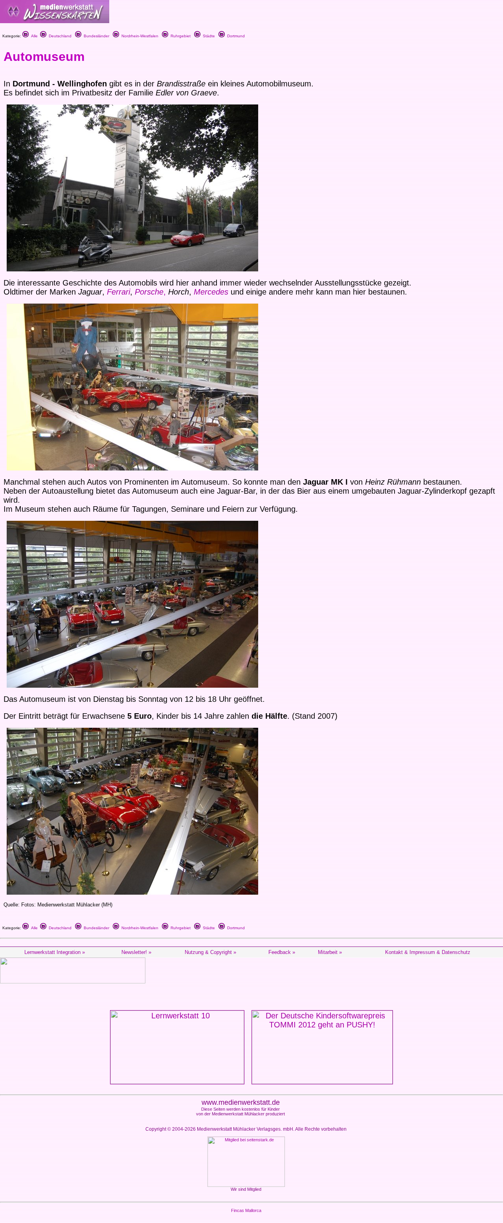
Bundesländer (95, 36)
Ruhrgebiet (179, 36)
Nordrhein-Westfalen (138, 36)
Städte (207, 36)
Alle (33, 36)
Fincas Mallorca (246, 1210)
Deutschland (59, 36)
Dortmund (235, 36)
